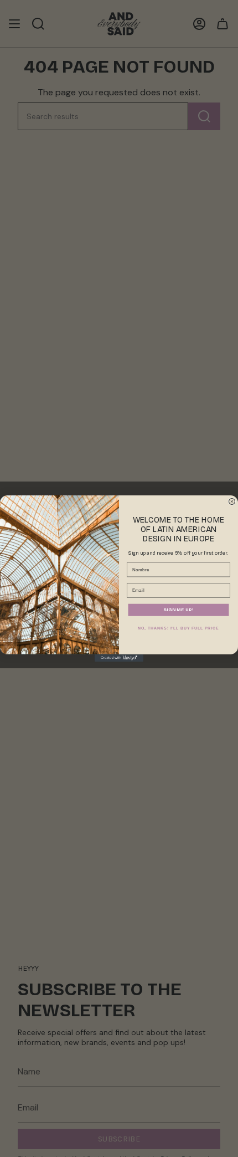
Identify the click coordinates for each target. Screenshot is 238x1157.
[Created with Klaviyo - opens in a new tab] (119, 658)
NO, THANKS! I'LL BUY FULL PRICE (178, 628)
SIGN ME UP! (178, 609)
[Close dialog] (232, 502)
